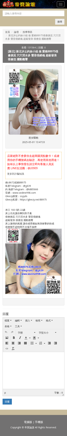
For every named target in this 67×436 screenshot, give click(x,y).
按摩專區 (27, 32)
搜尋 (59, 21)
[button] (6, 332)
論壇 (16, 32)
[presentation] (8, 320)
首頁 (7, 32)
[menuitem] (8, 320)
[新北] (12, 51)
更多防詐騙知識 (15, 173)
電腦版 (28, 422)
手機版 (39, 422)
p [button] (5, 392)
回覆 (7, 401)
